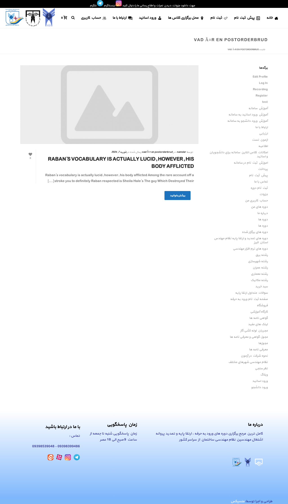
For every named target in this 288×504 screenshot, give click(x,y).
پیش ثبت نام (244, 17)
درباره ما (262, 213)
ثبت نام (216, 17)
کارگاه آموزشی (259, 312)
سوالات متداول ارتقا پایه (251, 293)
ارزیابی (263, 134)
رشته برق (261, 255)
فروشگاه (262, 306)
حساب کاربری (91, 17)
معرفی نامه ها (258, 350)
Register (262, 96)
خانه (269, 17)
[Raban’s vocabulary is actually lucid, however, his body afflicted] (109, 104)
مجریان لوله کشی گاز (254, 331)
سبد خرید (261, 287)
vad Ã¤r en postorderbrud (157, 152)
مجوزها (263, 343)
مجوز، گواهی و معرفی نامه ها (249, 337)
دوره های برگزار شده (255, 232)
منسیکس (238, 501)
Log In (263, 83)
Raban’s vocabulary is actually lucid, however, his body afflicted (121, 162)
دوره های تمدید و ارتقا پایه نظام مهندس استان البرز (241, 240)
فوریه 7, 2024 (118, 152)
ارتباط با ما (119, 17)
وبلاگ (264, 375)
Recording (260, 90)
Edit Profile (260, 77)
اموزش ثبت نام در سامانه (251, 163)
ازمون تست (260, 140)
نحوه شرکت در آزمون (254, 356)
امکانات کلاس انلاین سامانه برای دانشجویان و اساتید (238, 155)
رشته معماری (259, 274)
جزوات (263, 194)
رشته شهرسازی (258, 261)
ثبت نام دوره (259, 188)
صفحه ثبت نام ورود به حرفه (249, 299)
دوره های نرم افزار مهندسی (250, 249)
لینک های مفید (258, 324)
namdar (181, 152)
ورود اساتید (147, 17)
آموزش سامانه (258, 108)
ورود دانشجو (259, 387)
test (265, 102)
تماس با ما (261, 182)
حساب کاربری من (256, 201)
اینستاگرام (109, 6)
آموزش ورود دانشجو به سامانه (247, 121)
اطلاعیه (263, 146)
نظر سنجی (261, 369)
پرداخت (263, 169)
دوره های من (259, 207)
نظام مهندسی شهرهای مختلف (248, 362)
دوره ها (263, 220)
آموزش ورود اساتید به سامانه (248, 115)
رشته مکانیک (259, 280)
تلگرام (93, 6)
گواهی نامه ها (258, 318)
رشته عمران (260, 268)
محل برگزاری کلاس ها (183, 17)
